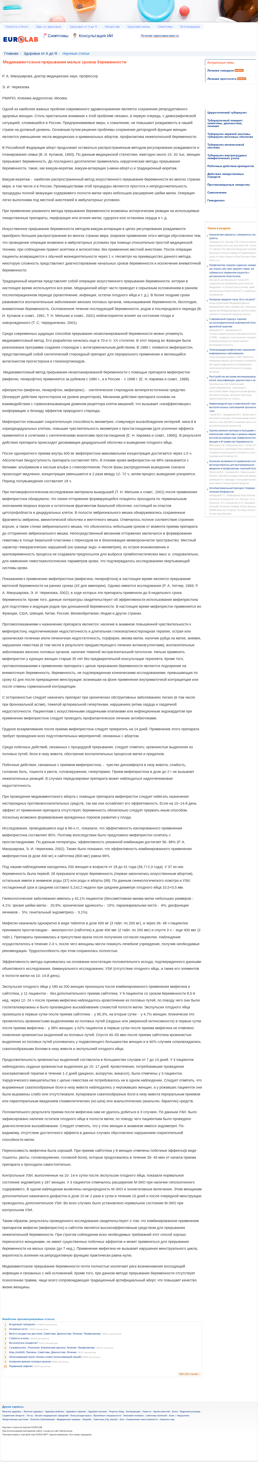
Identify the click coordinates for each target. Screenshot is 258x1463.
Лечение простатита (221, 78)
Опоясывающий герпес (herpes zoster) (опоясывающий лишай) (45, 1357)
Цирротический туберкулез (227, 112)
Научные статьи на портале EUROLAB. (22, 1427)
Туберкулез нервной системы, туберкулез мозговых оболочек (230, 135)
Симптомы (165, 26)
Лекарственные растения (15, 1419)
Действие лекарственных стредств (225, 175)
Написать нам (167, 1419)
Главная (11, 53)
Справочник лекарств (13, 1415)
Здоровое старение (76, 1411)
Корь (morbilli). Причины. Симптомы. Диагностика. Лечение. (43, 1352)
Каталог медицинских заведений (51, 1415)
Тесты (30, 1415)
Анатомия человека (133, 1415)
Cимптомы (58, 35)
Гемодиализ (216, 200)
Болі (122, 1419)
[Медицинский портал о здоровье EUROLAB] (21, 45)
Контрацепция (133, 1411)
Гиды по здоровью (48, 26)
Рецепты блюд (116, 1411)
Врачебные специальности (107, 1415)
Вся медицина (190, 26)
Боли (171, 1415)
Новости (147, 1411)
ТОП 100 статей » (189, 1374)
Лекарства (112, 26)
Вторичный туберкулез (22, 1324)
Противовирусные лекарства (228, 184)
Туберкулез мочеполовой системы (225, 146)
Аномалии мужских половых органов (30, 1361)
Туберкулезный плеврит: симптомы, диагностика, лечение (225, 123)
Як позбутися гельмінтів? (23, 1343)
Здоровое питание (97, 1411)
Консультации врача (81, 1415)
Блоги (175, 1411)
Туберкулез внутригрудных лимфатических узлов (227, 157)
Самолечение (217, 192)
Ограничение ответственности (142, 1419)
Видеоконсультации (190, 1411)
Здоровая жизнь (138, 26)
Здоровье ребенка (54, 1411)
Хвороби (86, 1419)
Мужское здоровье (11, 1411)
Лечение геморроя (220, 70)
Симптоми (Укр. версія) (105, 1419)
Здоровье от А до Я (83, 26)
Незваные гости (18, 1329)
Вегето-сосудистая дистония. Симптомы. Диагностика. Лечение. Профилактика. (55, 1333)
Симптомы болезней (156, 1415)
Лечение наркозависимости (160, 35)
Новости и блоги (16, 26)
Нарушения (183, 1415)
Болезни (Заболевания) (42, 1419)
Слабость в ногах (19, 1338)
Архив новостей (161, 1411)
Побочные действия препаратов (230, 166)
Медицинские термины (68, 1419)
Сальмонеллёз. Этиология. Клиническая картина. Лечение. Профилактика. (52, 1347)
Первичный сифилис (21, 1366)
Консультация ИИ (96, 35)
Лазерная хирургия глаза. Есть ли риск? (232, 299)
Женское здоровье (33, 1411)
